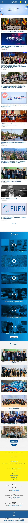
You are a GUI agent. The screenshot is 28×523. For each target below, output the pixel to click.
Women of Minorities (14, 475)
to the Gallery (14, 441)
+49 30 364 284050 (15, 497)
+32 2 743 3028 (19, 505)
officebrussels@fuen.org (15, 506)
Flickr (14, 444)
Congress (14, 473)
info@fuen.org (15, 490)
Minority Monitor (14, 477)
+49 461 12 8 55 (16, 489)
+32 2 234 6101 (12, 505)
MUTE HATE (14, 471)
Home (14, 512)
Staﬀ (14, 515)
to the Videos (14, 337)
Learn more (14, 522)
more (14, 224)
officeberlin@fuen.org (15, 498)
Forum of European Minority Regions (14, 468)
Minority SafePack (14, 479)
